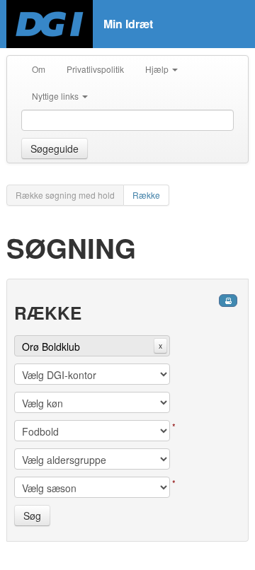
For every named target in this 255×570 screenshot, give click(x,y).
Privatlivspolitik (95, 69)
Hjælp (158, 69)
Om (38, 69)
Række (146, 195)
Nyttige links (56, 96)
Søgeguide (54, 148)
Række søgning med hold (65, 195)
